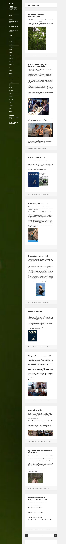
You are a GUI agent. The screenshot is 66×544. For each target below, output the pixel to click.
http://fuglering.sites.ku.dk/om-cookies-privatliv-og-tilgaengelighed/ (13, 126)
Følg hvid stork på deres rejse (13, 26)
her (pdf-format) (35, 209)
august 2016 (11, 82)
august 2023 (11, 37)
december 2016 (11, 76)
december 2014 (11, 102)
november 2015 (11, 94)
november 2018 (11, 56)
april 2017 (10, 70)
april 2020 (10, 52)
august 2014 (11, 108)
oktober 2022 (11, 46)
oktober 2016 (11, 79)
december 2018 (11, 55)
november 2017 (11, 64)
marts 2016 (11, 90)
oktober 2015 (11, 96)
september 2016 (11, 81)
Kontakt (10, 15)
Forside (10, 13)
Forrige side (26, 535)
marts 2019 (11, 53)
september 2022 (11, 47)
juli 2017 (10, 67)
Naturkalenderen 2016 (36, 158)
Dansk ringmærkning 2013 (38, 256)
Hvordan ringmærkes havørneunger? (36, 15)
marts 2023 (11, 40)
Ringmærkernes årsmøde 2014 (39, 356)
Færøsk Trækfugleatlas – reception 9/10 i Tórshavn (37, 498)
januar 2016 (11, 91)
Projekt (48, 488)
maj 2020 (10, 50)
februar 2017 (11, 73)
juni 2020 (10, 49)
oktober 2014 (11, 105)
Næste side (55, 535)
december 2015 (11, 93)
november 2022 (11, 44)
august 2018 (11, 58)
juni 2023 (10, 38)
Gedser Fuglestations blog (41, 467)
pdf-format (33, 261)
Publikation (47, 194)
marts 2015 (11, 99)
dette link (40, 21)
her (43, 96)
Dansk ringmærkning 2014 (38, 204)
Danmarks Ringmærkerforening (32, 359)
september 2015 (11, 97)
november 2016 (11, 78)
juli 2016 (10, 84)
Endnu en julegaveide (36, 312)
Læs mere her (37, 328)
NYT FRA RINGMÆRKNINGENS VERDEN (14, 5)
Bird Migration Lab (37, 317)
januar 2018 (11, 61)
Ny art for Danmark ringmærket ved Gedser (40, 451)
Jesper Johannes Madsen (37, 148)
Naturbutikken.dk (31, 328)
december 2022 (11, 43)
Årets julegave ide (35, 410)
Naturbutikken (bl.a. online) (38, 415)
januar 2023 (11, 41)
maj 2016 (10, 87)
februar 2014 (11, 111)
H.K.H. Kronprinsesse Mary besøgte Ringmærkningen (38, 65)
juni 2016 (10, 85)
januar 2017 (11, 75)
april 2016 (10, 88)
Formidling (44, 148)
